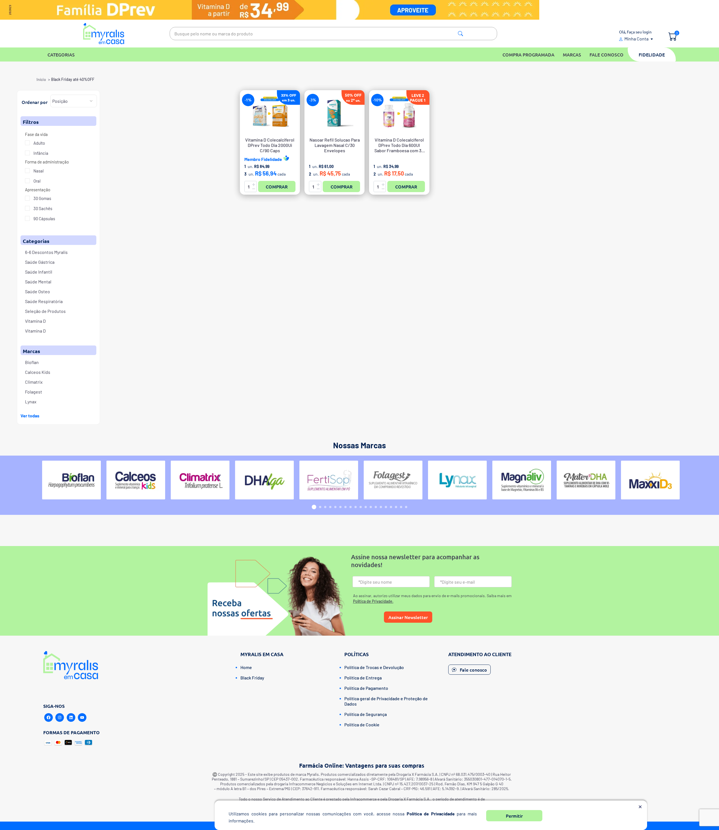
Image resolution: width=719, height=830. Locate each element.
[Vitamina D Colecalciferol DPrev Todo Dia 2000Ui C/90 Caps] (269, 113)
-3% (312, 100)
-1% (248, 100)
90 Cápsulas (44, 218)
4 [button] (330, 507)
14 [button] (381, 507)
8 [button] (350, 507)
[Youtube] (82, 717)
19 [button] (406, 507)
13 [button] (376, 507)
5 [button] (335, 507)
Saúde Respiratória (44, 301)
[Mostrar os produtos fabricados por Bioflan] (71, 480)
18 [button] (401, 507)
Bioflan (32, 362)
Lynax (31, 401)
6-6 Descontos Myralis (46, 252)
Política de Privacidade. (373, 601)
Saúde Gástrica (39, 262)
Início (41, 79)
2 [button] (320, 507)
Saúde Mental (38, 281)
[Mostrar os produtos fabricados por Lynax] (457, 480)
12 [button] (371, 507)
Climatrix (34, 382)
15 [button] (386, 507)
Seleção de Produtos (45, 311)
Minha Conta (636, 38)
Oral (36, 180)
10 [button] (361, 507)
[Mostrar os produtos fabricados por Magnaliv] (521, 480)
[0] (672, 37)
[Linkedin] (71, 717)
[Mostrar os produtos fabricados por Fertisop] (328, 480)
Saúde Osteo (37, 291)
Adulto (39, 142)
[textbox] (333, 33)
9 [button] (355, 507)
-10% (377, 100)
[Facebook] (48, 717)
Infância (40, 153)
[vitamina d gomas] (399, 113)
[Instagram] (59, 717)
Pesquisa (460, 33)
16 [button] (391, 507)
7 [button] (345, 507)
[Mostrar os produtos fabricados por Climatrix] (200, 480)
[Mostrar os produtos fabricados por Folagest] (393, 480)
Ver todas (30, 415)
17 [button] (396, 507)
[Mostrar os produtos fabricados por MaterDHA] (586, 480)
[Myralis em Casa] (103, 33)
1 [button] (314, 507)
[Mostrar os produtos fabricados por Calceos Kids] (135, 480)
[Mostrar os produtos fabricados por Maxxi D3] (650, 480)
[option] (71, 480)
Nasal (38, 170)
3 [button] (325, 507)
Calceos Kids (37, 372)
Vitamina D (35, 321)
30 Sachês (42, 208)
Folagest (33, 391)
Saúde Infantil (38, 271)
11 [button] (366, 507)
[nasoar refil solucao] (334, 113)
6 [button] (340, 507)
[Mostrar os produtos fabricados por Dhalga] (264, 480)
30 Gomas (42, 198)
